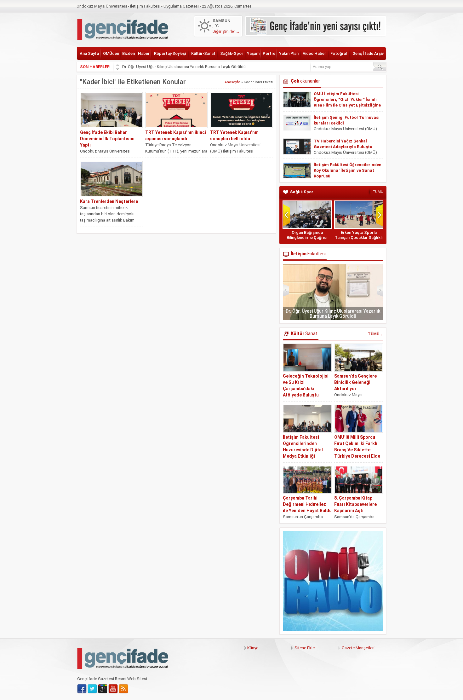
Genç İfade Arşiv (368, 53)
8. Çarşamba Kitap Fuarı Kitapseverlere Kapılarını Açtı (355, 504)
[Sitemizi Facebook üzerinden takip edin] (82, 689)
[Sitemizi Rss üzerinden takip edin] (123, 689)
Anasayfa (232, 82)
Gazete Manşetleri (358, 647)
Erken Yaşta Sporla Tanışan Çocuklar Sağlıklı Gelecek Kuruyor (359, 237)
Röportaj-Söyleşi (170, 53)
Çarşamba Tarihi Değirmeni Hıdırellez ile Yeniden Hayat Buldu (307, 504)
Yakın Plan (289, 53)
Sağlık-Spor (231, 53)
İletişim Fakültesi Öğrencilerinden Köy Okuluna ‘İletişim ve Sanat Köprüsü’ (347, 170)
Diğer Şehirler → (226, 31)
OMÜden (111, 53)
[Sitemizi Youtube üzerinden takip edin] (113, 689)
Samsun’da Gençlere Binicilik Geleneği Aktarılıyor (355, 382)
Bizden (128, 53)
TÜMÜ (378, 192)
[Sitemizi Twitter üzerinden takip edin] (92, 689)
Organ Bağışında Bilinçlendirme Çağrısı (307, 235)
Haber (144, 53)
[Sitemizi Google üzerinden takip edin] (102, 689)
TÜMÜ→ (375, 334)
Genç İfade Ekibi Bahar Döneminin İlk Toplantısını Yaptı (107, 139)
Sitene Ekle (304, 647)
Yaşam (253, 53)
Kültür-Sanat (203, 53)
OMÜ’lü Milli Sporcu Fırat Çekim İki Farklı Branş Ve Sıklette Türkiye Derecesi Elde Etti (357, 450)
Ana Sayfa (89, 53)
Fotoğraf (339, 53)
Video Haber (314, 53)
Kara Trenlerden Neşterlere (109, 201)
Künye (252, 647)
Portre (269, 53)
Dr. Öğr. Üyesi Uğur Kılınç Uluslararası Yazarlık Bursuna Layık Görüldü (184, 66)
